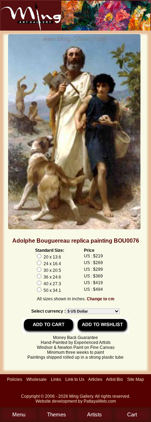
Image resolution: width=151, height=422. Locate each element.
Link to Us (74, 379)
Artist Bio (114, 379)
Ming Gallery (81, 396)
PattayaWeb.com (100, 401)
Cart (132, 414)
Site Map (135, 379)
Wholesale (36, 379)
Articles (95, 379)
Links (56, 379)
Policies (14, 379)
